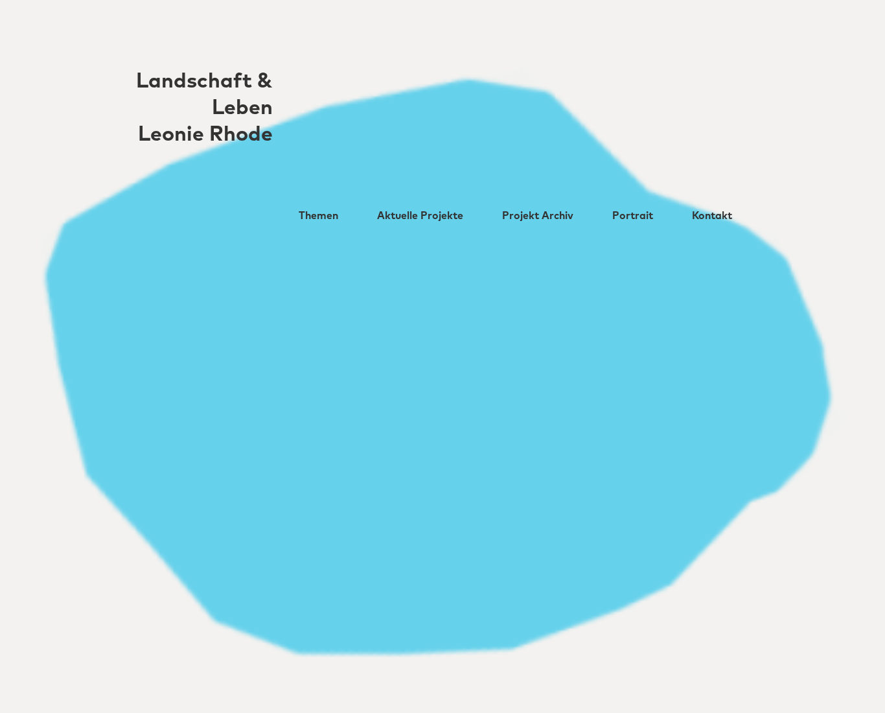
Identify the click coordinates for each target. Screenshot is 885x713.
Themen (318, 216)
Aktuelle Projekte (420, 216)
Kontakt (712, 216)
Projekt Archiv (537, 216)
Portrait (632, 216)
